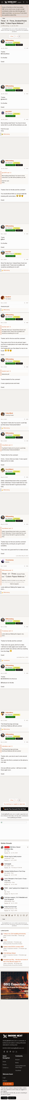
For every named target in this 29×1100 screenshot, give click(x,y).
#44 (27, 168)
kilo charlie (7, 865)
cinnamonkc (7, 858)
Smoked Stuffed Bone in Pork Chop (14, 871)
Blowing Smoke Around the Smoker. (12, 943)
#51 (27, 441)
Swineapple (7, 864)
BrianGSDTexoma (9, 908)
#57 (27, 720)
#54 (27, 566)
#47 (27, 302)
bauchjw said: (5, 326)
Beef (4, 937)
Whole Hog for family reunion (12, 856)
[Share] (25, 48)
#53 (27, 524)
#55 (27, 626)
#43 (27, 119)
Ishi (5, 851)
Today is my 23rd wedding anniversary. (14, 933)
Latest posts (5, 930)
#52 (27, 477)
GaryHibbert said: (6, 528)
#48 (27, 322)
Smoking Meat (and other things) (20, 1066)
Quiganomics (7, 882)
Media (17, 1062)
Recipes (17, 1059)
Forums (5, 1064)
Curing (5, 950)
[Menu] (2, 2)
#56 (27, 673)
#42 (27, 93)
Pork (8, 851)
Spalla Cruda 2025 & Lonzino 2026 (13, 946)
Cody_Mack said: (6, 445)
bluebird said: (5, 371)
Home (4, 1061)
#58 (27, 742)
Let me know (16, 13)
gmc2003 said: (6, 172)
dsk (5, 892)
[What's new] (23, 2)
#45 (27, 234)
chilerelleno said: (6, 746)
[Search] (27, 2)
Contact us (5, 1067)
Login (4, 1077)
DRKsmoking (5, 25)
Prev (12, 36)
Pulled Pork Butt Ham (10, 907)
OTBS (5, 940)
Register (5, 1080)
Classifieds (18, 1070)
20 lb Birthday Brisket (9, 953)
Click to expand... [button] (14, 584)
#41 (27, 48)
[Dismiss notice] (26, 7)
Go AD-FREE (8, 1084)
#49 (27, 367)
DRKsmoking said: (6, 570)
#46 (27, 259)
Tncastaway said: (6, 631)
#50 (27, 419)
